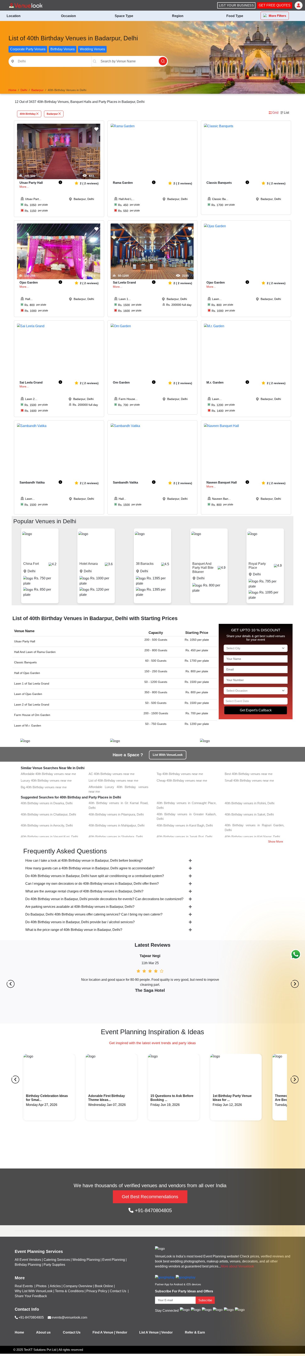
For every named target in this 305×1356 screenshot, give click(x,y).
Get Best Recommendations (150, 1196)
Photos (41, 1286)
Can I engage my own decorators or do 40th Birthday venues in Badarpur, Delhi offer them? (92, 883)
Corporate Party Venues (27, 49)
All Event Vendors (28, 1259)
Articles (55, 1286)
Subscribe (205, 1300)
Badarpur (52, 113)
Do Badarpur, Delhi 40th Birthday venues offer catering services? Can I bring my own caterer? (93, 914)
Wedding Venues (92, 49)
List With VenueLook (168, 754)
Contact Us (118, 1291)
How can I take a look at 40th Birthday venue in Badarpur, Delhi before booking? (84, 860)
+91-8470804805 (152, 1210)
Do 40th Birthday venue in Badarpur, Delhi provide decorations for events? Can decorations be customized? (104, 899)
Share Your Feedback (31, 1296)
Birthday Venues (62, 49)
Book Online (104, 1286)
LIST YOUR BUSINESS (236, 5)
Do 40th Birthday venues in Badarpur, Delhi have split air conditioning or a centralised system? (94, 876)
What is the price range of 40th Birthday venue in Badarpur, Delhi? (73, 930)
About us (43, 1332)
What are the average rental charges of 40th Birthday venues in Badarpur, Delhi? (84, 891)
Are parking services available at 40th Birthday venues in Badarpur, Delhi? (79, 906)
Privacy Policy (96, 1291)
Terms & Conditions (69, 1291)
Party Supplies (54, 1264)
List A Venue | (149, 1332)
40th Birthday (28, 113)
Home (19, 1332)
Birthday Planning (28, 1264)
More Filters (277, 15)
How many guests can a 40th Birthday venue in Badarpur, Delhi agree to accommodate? (90, 868)
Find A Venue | (104, 1332)
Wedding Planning (86, 1259)
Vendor (121, 1332)
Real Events (24, 1286)
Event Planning (113, 1259)
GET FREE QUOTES (274, 5)
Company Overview (77, 1286)
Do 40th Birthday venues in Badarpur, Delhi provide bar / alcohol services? (80, 922)
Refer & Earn (195, 1332)
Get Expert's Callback (256, 710)
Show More (275, 841)
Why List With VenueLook (33, 1291)
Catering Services (57, 1259)
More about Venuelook (237, 1266)
